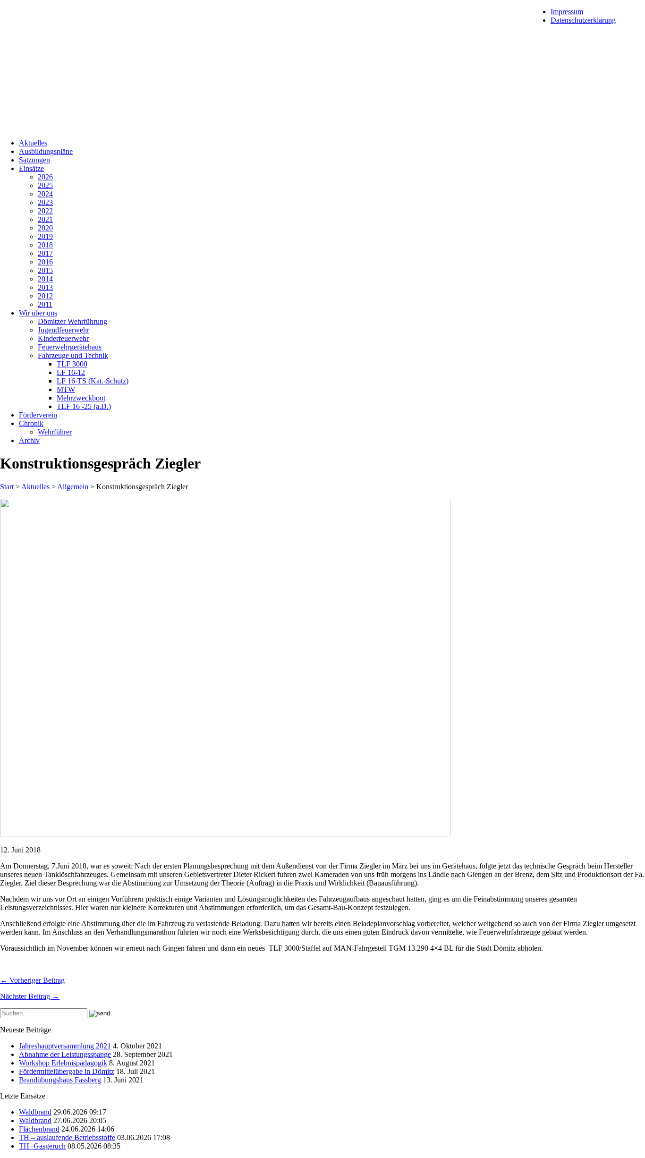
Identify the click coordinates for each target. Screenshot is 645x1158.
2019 (45, 236)
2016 (45, 262)
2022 (45, 211)
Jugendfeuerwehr (63, 330)
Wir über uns (38, 313)
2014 (45, 279)
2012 (45, 296)
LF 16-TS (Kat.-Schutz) (92, 381)
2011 (45, 304)
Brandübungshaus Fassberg (60, 1080)
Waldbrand (35, 1112)
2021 (45, 219)
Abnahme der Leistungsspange (65, 1054)
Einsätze (31, 168)
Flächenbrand (39, 1129)
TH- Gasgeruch (42, 1146)
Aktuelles (33, 143)
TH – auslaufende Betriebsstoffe (67, 1137)
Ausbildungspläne (46, 151)
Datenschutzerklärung (583, 20)
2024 (45, 194)
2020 (45, 228)
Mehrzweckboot (81, 398)
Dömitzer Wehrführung (72, 321)
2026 (45, 177)
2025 (45, 185)
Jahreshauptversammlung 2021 (65, 1046)
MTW (66, 389)
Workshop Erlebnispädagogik (63, 1063)
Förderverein (38, 415)
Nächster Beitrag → (29, 996)
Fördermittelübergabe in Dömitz (66, 1071)
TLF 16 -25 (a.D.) (84, 406)
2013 (45, 287)
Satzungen (34, 160)
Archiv (29, 440)
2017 (45, 253)
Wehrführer (55, 432)
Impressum (567, 12)
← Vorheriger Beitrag (32, 980)
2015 (45, 270)
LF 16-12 (71, 372)
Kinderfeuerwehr (63, 338)
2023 (45, 202)
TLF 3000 (72, 364)
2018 (45, 245)
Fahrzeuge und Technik (73, 355)
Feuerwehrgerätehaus (70, 347)
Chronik (31, 423)
